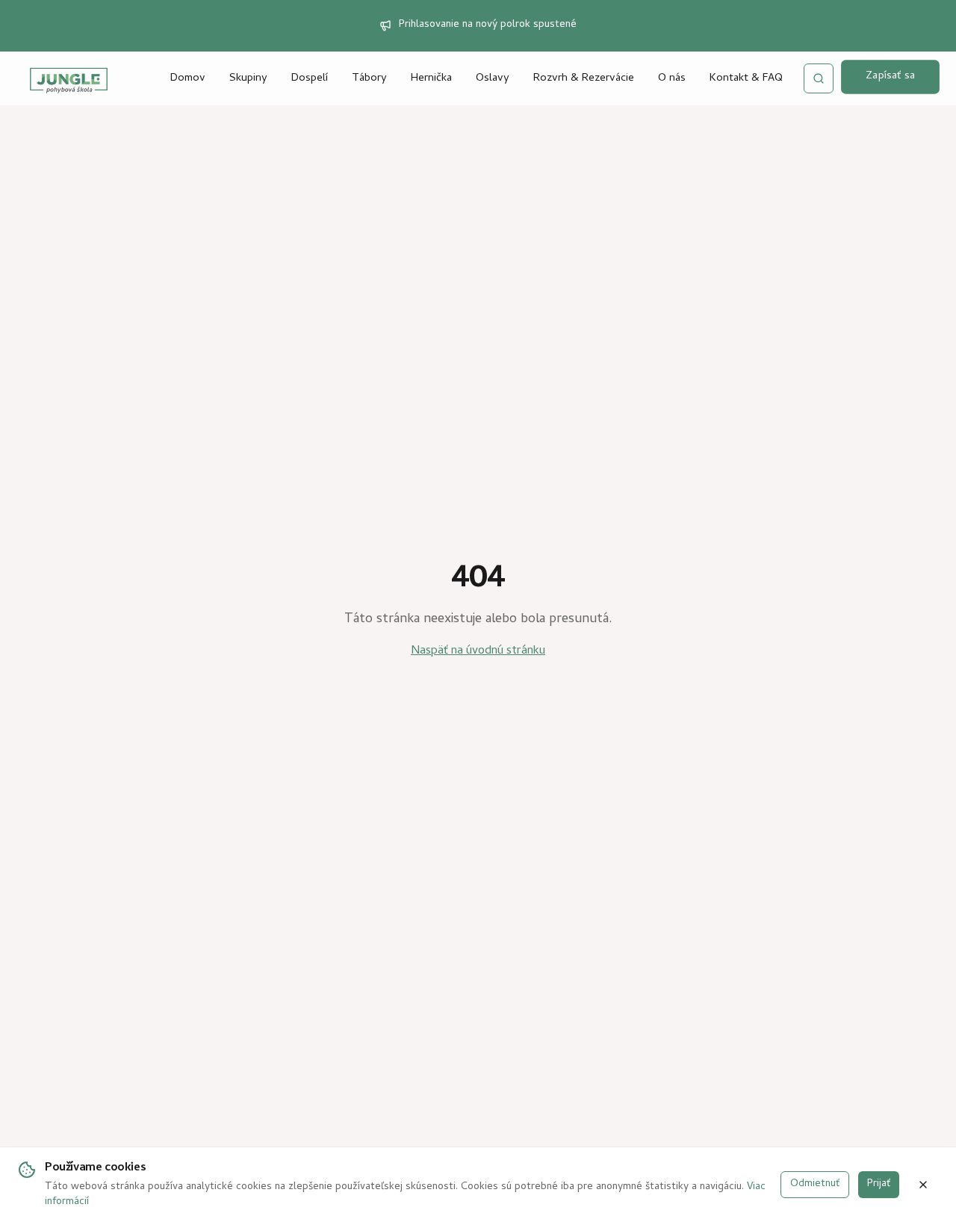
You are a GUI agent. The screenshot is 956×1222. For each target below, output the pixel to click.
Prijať (878, 1184)
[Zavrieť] (923, 1185)
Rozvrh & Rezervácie (583, 78)
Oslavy (492, 78)
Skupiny (248, 78)
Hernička (431, 78)
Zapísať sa (890, 77)
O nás (672, 78)
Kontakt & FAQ (746, 78)
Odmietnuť (814, 1184)
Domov (187, 78)
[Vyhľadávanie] (819, 78)
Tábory (369, 78)
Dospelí (309, 78)
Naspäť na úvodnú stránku (478, 651)
